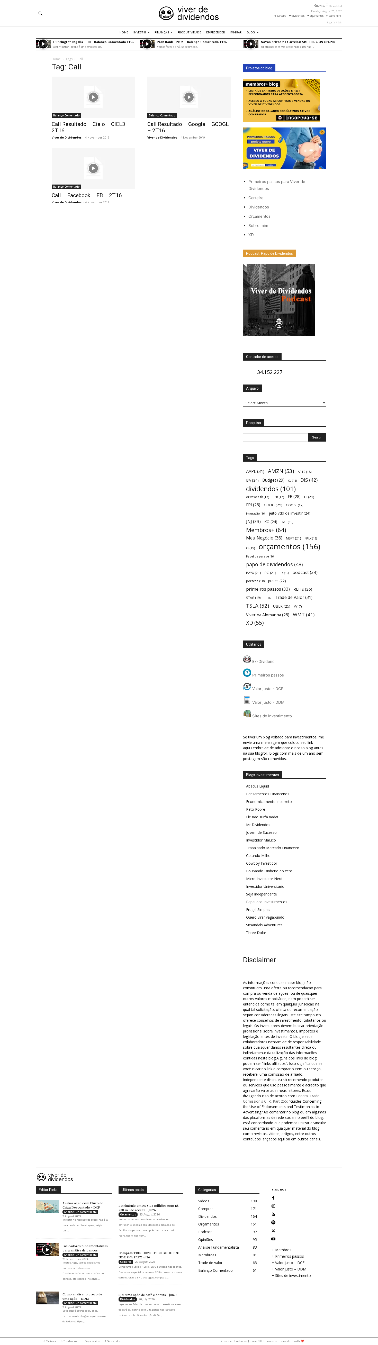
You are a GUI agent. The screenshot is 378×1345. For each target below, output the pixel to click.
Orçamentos (259, 216)
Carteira (255, 197)
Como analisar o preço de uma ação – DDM (82, 1296)
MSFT (293, 538)
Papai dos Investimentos (266, 901)
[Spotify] (273, 1223)
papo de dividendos (274, 564)
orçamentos (289, 546)
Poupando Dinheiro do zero (269, 870)
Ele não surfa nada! (262, 817)
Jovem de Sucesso (261, 832)
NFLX (311, 538)
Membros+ (266, 530)
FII (309, 497)
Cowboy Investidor (261, 863)
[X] (273, 1231)
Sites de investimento (271, 715)
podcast (305, 572)
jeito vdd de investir (289, 513)
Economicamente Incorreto (269, 801)
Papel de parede (260, 556)
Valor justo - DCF (267, 688)
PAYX (253, 572)
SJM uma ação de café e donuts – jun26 (148, 1295)
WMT (303, 614)
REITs (302, 589)
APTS (304, 472)
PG (270, 572)
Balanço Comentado (66, 115)
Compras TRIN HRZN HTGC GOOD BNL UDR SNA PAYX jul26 (149, 1255)
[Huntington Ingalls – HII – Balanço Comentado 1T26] (43, 44)
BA (252, 480)
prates (277, 580)
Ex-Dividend (263, 661)
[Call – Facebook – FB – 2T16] (93, 168)
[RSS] (273, 1214)
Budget (273, 480)
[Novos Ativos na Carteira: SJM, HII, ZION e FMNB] (251, 44)
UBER (281, 606)
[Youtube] (273, 1239)
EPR (278, 497)
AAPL (255, 471)
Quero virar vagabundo (265, 917)
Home (56, 59)
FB (294, 496)
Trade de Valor (293, 597)
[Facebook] (273, 1198)
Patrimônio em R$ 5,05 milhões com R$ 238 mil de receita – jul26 (149, 1208)
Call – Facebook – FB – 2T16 (87, 195)
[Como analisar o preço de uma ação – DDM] (47, 1298)
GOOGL (294, 505)
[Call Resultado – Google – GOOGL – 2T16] (189, 97)
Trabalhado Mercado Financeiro (272, 847)
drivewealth (257, 497)
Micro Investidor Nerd (264, 878)
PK (284, 573)
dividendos (271, 488)
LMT (287, 522)
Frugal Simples (258, 909)
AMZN (281, 471)
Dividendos (258, 207)
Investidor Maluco (261, 840)
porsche (255, 581)
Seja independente (261, 894)
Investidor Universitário (265, 886)
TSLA (257, 605)
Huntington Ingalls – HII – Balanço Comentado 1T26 (93, 42)
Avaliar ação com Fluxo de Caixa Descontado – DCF (82, 1205)
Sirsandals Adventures (264, 924)
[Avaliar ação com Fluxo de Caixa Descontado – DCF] (47, 1206)
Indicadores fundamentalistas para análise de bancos (85, 1248)
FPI (253, 505)
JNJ (253, 521)
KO (270, 521)
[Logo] (189, 13)
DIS (309, 479)
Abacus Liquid (257, 786)
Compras (126, 1262)
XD (251, 234)
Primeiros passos (267, 675)
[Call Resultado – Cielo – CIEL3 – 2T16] (93, 97)
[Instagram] (273, 1206)
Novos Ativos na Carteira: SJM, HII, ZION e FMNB (298, 42)
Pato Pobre (255, 809)
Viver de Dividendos (67, 137)
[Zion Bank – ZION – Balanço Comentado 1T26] (147, 44)
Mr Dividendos (258, 824)
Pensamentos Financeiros (267, 793)
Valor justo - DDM (267, 702)
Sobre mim (258, 225)
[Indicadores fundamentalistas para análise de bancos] (47, 1249)
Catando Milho (258, 855)
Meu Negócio (264, 538)
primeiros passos (268, 589)
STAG (253, 598)
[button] (40, 13)
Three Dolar (256, 932)
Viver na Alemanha (267, 615)
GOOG (273, 504)
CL (292, 480)
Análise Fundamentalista (80, 1212)
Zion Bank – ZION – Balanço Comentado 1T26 (192, 42)
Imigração (255, 513)
